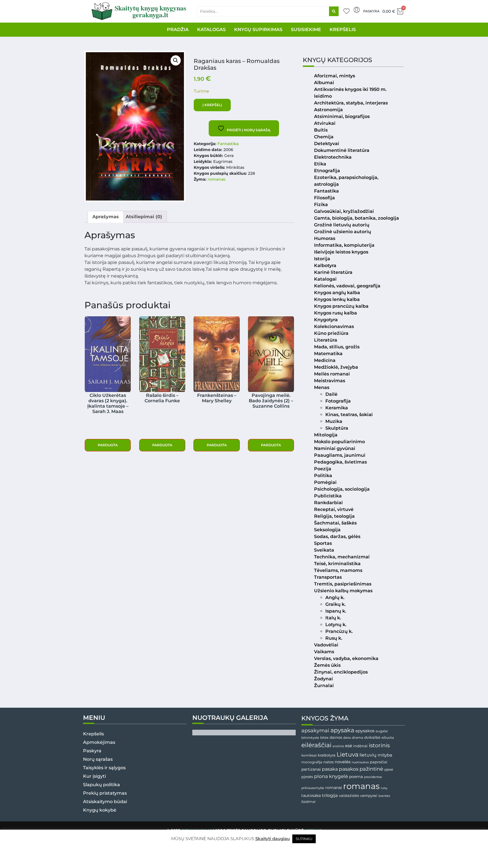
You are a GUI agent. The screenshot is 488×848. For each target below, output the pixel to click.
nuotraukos (360, 762)
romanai (333, 787)
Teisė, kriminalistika (337, 563)
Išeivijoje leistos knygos (341, 252)
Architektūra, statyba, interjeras (351, 103)
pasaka (330, 769)
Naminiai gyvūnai (334, 448)
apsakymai (315, 730)
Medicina (325, 360)
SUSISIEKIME (306, 29)
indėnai (360, 746)
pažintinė (371, 769)
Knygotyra (326, 319)
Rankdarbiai (328, 502)
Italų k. (333, 617)
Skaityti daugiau (272, 838)
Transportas (328, 577)
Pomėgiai (325, 482)
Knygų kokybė (99, 810)
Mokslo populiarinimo (339, 441)
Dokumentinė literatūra (341, 150)
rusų (384, 788)
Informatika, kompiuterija (344, 245)
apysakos (364, 730)
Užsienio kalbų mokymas (343, 590)
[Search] (334, 11)
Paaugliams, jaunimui (339, 455)
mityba (385, 755)
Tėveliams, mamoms (338, 570)
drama (357, 737)
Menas (321, 387)
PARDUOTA (108, 445)
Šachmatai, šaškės (335, 523)
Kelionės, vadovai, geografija (347, 286)
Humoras (324, 238)
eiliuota (388, 738)
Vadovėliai (326, 645)
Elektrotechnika (333, 157)
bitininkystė (310, 738)
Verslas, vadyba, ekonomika (346, 658)
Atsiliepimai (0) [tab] (144, 216)
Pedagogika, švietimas (340, 462)
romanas (216, 179)
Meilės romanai (332, 374)
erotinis (338, 746)
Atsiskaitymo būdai (105, 801)
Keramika (336, 407)
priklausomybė (312, 788)
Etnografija (327, 170)
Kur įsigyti (94, 776)
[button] (176, 60)
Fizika (321, 204)
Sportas (323, 543)
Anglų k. (335, 597)
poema (356, 776)
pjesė (388, 769)
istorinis (379, 745)
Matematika (328, 353)
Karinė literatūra (333, 272)
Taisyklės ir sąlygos (104, 767)
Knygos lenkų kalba (337, 299)
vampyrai (368, 795)
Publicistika (328, 496)
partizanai (311, 769)
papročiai (378, 762)
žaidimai (308, 801)
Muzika (333, 421)
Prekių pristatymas (105, 793)
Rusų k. (333, 638)
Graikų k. (335, 604)
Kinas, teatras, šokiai (349, 414)
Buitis (321, 130)
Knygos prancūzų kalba (341, 306)
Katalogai (325, 279)
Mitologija (325, 435)
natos (328, 762)
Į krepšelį (212, 105)
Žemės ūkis (327, 665)
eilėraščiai (316, 745)
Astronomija (328, 109)
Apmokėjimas (99, 742)
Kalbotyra (325, 265)
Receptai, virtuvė (334, 509)
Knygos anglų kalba (337, 292)
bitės (324, 738)
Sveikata (324, 550)
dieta (347, 738)
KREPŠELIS (343, 29)
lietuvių (368, 755)
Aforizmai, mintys (334, 75)
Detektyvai (326, 143)
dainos (336, 737)
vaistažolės (349, 795)
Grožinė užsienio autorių (342, 231)
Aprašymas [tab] (105, 216)
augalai (382, 731)
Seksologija (327, 529)
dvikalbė (372, 737)
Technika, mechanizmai (342, 556)
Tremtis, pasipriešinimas (342, 584)
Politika (323, 475)
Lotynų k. (336, 624)
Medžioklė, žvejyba (336, 367)
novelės (342, 761)
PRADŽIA (178, 29)
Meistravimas (329, 380)
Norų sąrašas (98, 759)
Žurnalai (324, 685)
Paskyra (371, 11)
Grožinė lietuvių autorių (341, 225)
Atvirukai (325, 123)
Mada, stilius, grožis (337, 346)
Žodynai (323, 678)
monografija (311, 762)
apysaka (342, 730)
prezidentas (373, 777)
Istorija (322, 258)
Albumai (324, 82)
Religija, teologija (334, 516)
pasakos (348, 769)
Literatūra (325, 340)
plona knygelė (331, 776)
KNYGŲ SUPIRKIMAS (258, 29)
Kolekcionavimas (334, 326)
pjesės (307, 777)
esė (348, 745)
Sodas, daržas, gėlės (337, 536)
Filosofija (324, 197)
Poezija (322, 468)
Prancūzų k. (339, 631)
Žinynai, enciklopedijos (341, 672)
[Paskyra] (356, 10)
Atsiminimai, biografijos (342, 116)
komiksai (309, 755)
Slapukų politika (101, 784)
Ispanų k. (335, 611)
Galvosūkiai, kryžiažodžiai (344, 211)
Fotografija (338, 401)
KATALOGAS (211, 29)
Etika (320, 164)
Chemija (324, 136)
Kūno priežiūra (331, 333)
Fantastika (228, 143)
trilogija (330, 795)
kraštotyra (327, 755)
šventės (384, 796)
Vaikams (324, 651)
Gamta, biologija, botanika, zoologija (356, 218)
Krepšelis (93, 733)
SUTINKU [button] (304, 838)
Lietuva (347, 754)
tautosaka (311, 795)
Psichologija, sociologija (342, 489)
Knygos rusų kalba (335, 313)
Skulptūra (336, 428)
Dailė (331, 394)
